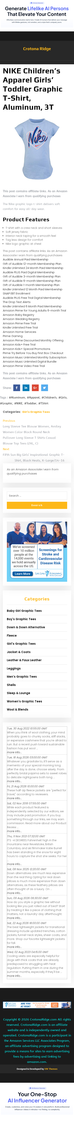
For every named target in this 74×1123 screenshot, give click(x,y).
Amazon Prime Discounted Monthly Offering (33, 340)
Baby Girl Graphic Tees (24, 611)
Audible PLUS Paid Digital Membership (29, 272)
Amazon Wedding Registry (21, 319)
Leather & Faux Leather (24, 660)
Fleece (12, 636)
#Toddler (30, 403)
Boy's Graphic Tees (21, 619)
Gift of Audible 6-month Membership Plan (32, 281)
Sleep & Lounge (18, 693)
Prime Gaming (13, 336)
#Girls (62, 397)
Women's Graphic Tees (24, 701)
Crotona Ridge (37, 48)
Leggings (14, 668)
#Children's (49, 397)
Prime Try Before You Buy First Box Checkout (33, 353)
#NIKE (18, 403)
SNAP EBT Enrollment (16, 293)
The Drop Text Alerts (17, 302)
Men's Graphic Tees (22, 677)
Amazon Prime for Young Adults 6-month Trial (34, 310)
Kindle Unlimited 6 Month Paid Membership (32, 306)
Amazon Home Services (19, 332)
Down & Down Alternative (26, 627)
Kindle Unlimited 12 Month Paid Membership (32, 289)
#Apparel (33, 397)
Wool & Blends (17, 709)
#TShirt (43, 403)
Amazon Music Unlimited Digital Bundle (30, 361)
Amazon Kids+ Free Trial (19, 344)
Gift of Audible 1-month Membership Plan (31, 285)
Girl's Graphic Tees (36, 412)
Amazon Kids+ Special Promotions (26, 349)
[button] (37, 62)
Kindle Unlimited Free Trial (20, 327)
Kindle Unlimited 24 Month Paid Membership (33, 268)
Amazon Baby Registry (18, 315)
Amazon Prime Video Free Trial (24, 366)
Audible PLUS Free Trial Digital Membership (32, 298)
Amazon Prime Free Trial (19, 323)
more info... (14, 752)
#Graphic (6, 403)
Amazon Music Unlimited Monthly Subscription (34, 357)
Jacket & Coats (19, 652)
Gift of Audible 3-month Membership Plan (32, 276)
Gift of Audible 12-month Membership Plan (32, 264)
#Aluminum (17, 397)
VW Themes (50, 1069)
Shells (11, 685)
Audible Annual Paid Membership (25, 259)
